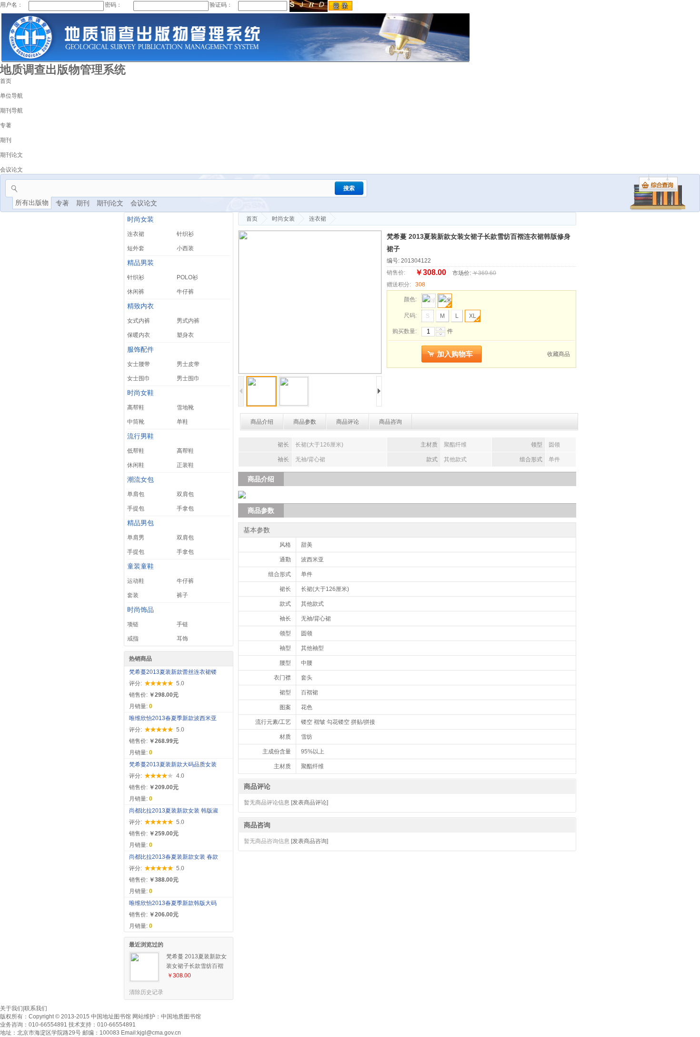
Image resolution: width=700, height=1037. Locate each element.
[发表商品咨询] (309, 841)
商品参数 (304, 421)
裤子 (182, 595)
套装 (133, 595)
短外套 (135, 248)
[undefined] (310, 302)
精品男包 (140, 523)
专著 (5, 125)
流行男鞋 (140, 436)
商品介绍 (261, 421)
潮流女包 (140, 479)
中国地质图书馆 (181, 1016)
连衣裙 (135, 234)
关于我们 (11, 1008)
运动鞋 (135, 581)
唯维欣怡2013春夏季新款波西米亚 (173, 718)
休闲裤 (135, 291)
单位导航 (11, 95)
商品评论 (347, 421)
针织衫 (185, 234)
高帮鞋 (135, 407)
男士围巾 (188, 378)
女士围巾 (138, 378)
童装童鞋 (140, 566)
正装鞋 (185, 465)
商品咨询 (390, 421)
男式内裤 (188, 320)
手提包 (135, 508)
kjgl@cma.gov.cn (159, 1032)
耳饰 (182, 638)
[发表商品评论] (309, 802)
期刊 (5, 140)
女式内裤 (138, 320)
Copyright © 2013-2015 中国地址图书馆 (80, 1016)
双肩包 (185, 494)
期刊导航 (11, 110)
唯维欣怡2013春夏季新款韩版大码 (173, 903)
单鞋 (182, 421)
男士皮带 (188, 364)
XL (472, 316)
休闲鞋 (135, 465)
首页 (5, 81)
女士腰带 (138, 364)
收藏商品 (558, 354)
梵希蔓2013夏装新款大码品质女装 (173, 764)
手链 (182, 624)
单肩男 (135, 537)
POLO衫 (187, 277)
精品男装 (140, 262)
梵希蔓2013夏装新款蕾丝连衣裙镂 (173, 672)
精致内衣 (140, 306)
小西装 (185, 248)
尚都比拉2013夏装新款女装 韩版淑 (173, 810)
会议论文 (11, 169)
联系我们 (35, 1008)
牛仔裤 (185, 291)
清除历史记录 (146, 992)
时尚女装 (140, 219)
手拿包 (185, 508)
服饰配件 (140, 349)
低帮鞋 (135, 450)
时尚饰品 (140, 609)
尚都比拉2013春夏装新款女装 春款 (173, 857)
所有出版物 (32, 202)
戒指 (133, 638)
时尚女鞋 (140, 392)
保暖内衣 (138, 335)
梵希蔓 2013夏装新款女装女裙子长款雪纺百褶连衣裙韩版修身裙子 (196, 962)
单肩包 (135, 494)
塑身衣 (185, 335)
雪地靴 (185, 407)
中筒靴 (135, 421)
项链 (133, 624)
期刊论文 (11, 155)
